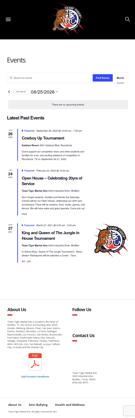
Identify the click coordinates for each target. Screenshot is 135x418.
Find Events (102, 77)
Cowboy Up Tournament (43, 138)
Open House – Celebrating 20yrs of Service (52, 180)
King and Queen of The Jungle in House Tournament (50, 235)
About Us (14, 405)
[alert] (68, 104)
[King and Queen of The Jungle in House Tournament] (110, 240)
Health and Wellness (70, 405)
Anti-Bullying (38, 405)
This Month (21, 91)
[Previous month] (9, 92)
